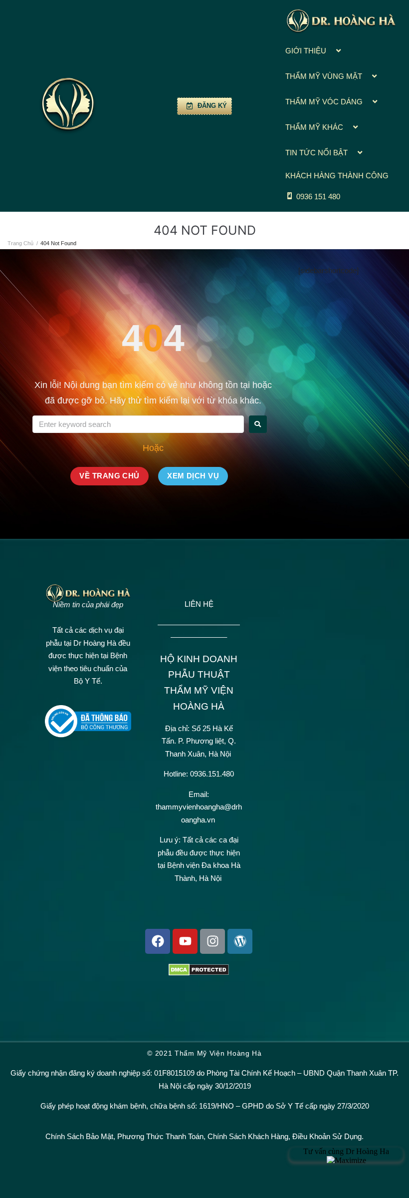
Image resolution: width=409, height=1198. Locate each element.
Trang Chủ (20, 243)
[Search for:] (138, 424)
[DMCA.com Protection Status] (199, 973)
